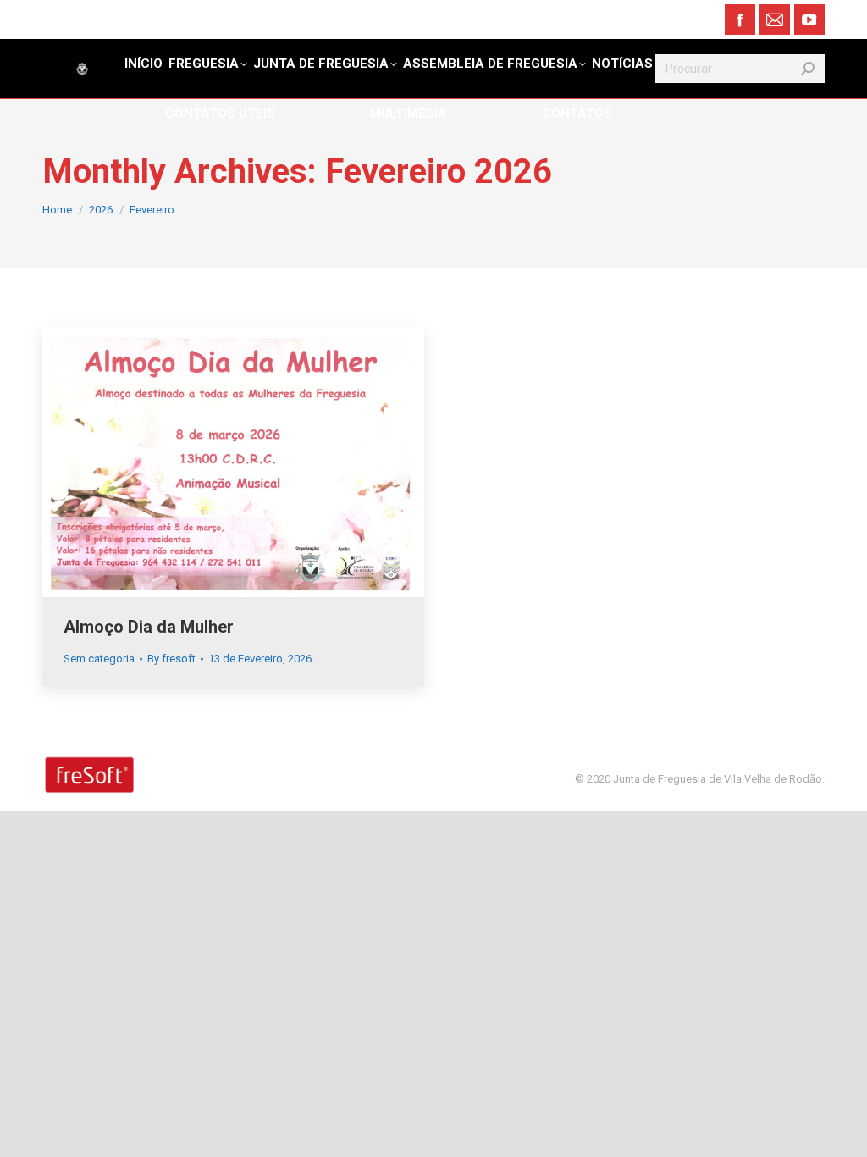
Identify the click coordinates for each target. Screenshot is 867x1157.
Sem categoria (99, 658)
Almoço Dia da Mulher (149, 627)
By (171, 658)
